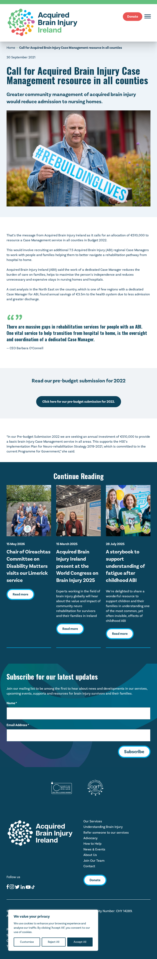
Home (11, 48)
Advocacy (90, 838)
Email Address (18, 725)
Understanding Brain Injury (103, 827)
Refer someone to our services (106, 832)
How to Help (92, 844)
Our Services (92, 821)
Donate (132, 17)
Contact (89, 866)
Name (12, 703)
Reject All (53, 942)
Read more (20, 594)
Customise (27, 942)
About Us (90, 855)
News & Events (94, 849)
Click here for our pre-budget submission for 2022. (78, 402)
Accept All (80, 942)
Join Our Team (93, 861)
